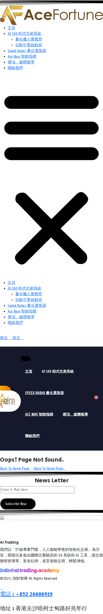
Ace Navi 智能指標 (22, 56)
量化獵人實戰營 (28, 39)
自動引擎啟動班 (28, 45)
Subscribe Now (16, 504)
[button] (51, 177)
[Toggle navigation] (25, 358)
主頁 (11, 28)
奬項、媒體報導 (21, 62)
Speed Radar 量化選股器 (27, 51)
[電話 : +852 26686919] (1, 588)
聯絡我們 (15, 68)
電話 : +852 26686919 (26, 594)
